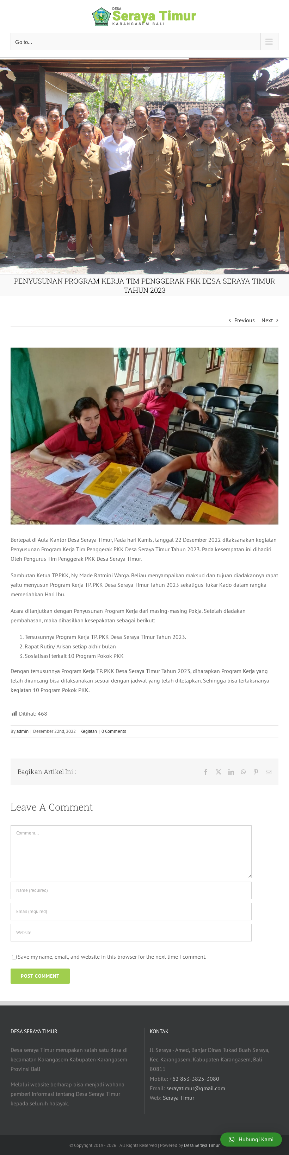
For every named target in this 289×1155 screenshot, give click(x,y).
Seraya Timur (178, 1097)
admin (23, 731)
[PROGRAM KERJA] (144, 436)
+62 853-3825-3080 (194, 1078)
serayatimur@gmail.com (195, 1088)
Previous (244, 320)
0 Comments (114, 731)
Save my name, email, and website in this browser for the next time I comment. (112, 956)
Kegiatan (88, 731)
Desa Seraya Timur (202, 1145)
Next (267, 320)
